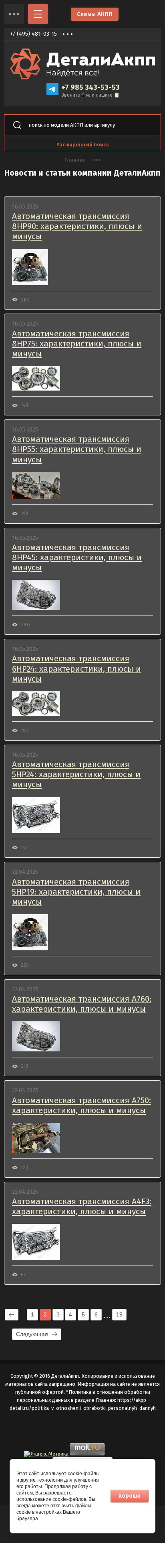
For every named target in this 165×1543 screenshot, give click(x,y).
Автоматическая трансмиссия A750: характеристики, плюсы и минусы (81, 1105)
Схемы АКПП (95, 14)
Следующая (32, 1334)
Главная (75, 160)
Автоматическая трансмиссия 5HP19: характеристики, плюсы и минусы (76, 892)
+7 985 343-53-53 (90, 87)
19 (119, 1314)
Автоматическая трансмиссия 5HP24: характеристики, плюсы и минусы (76, 774)
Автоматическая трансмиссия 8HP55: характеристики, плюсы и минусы (76, 449)
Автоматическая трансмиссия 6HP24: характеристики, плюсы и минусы (76, 669)
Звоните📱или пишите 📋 (91, 95)
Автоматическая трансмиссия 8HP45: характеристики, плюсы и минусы (77, 558)
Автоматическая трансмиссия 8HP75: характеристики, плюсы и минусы (76, 344)
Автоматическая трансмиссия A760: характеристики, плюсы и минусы (81, 1004)
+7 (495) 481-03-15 (33, 33)
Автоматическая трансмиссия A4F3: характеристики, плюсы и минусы (81, 1207)
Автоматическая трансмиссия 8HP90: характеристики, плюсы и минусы (77, 226)
